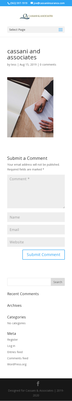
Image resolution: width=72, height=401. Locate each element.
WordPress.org (16, 364)
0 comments (48, 64)
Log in (11, 346)
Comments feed (17, 358)
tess (13, 64)
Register (12, 339)
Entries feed (15, 352)
